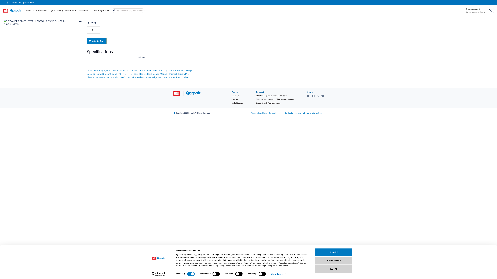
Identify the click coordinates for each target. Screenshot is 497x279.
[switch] (216, 274)
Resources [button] (83, 10)
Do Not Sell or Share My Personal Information (303, 113)
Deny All (333, 269)
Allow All (334, 252)
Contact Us (41, 10)
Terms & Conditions (259, 113)
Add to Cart (98, 41)
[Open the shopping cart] (490, 10)
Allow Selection (334, 260)
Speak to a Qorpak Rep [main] (22, 2)
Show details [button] (277, 274)
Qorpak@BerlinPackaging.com (268, 103)
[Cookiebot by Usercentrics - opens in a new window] (158, 274)
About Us (29, 10)
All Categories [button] (100, 10)
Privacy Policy (274, 113)
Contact (235, 99)
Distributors (70, 10)
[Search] (114, 10)
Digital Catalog (56, 10)
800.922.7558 (261, 99)
